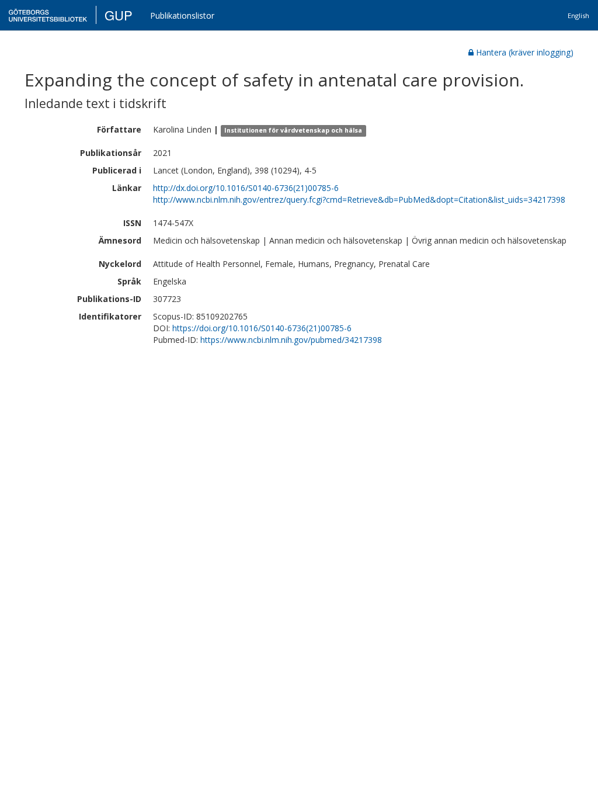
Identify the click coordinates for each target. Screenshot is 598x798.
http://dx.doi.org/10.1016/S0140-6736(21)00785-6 (246, 187)
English (578, 15)
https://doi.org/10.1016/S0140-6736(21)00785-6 (262, 328)
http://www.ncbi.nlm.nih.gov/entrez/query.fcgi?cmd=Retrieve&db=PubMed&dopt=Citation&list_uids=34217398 (359, 199)
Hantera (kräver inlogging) (524, 52)
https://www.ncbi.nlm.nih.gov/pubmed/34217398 (291, 339)
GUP (119, 15)
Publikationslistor (182, 15)
